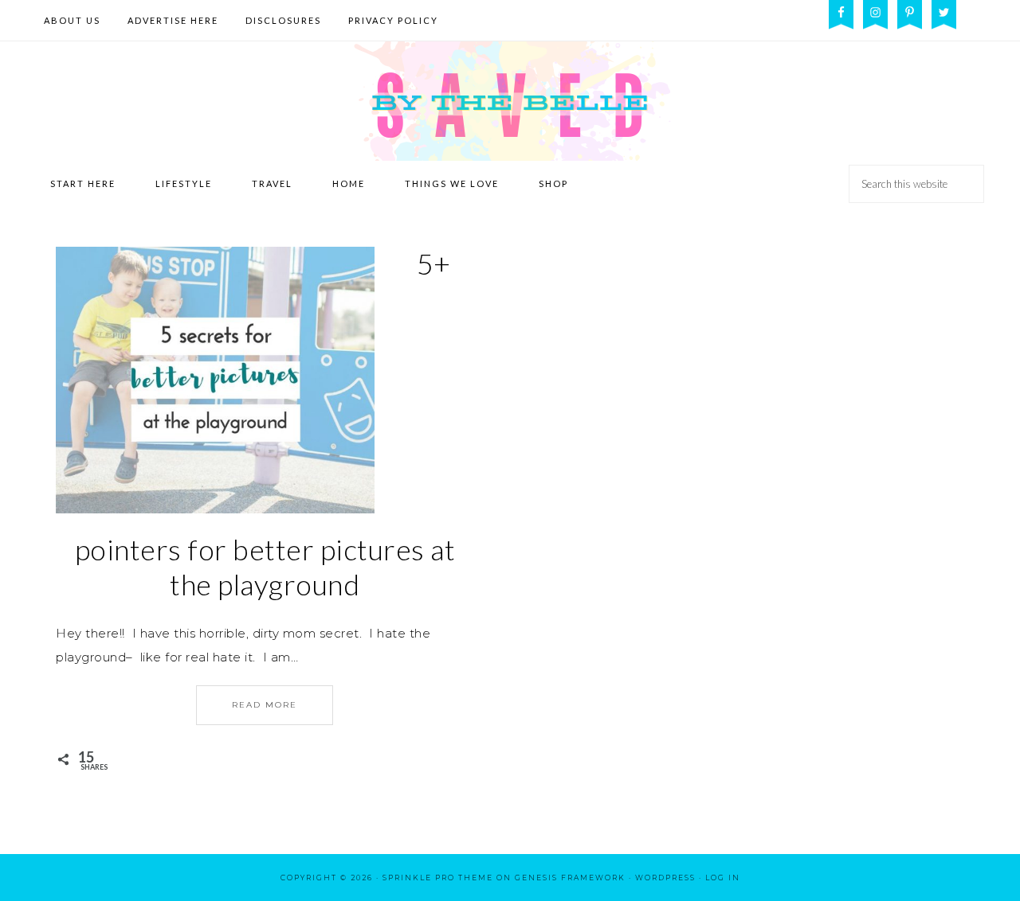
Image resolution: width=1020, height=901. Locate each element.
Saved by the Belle (510, 101)
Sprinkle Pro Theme (437, 877)
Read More (264, 705)
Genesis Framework (570, 877)
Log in (722, 877)
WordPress (665, 877)
